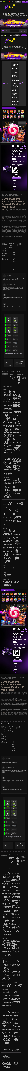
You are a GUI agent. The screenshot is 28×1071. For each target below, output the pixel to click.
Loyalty (10, 245)
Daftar (25, 1)
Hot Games (4, 16)
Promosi (10, 243)
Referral (10, 247)
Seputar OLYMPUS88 (4, 244)
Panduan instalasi (16, 178)
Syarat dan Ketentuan (4, 251)
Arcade (21, 15)
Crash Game (18, 16)
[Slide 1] (10, 26)
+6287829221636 (19, 245)
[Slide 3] (13, 26)
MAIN (5, 111)
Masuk (18, 1)
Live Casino (12, 16)
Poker (23, 15)
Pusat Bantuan (4, 253)
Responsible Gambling (4, 247)
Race (14, 15)
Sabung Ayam (14, 268)
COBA (21, 127)
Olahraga (9, 15)
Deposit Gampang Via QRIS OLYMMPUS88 (5, 257)
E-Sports (14, 265)
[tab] (20, 125)
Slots (6, 15)
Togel (16, 15)
